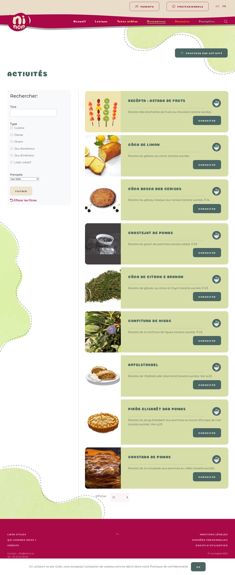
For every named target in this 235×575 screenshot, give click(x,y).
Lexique (101, 21)
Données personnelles (210, 540)
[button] (226, 21)
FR (224, 6)
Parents (147, 6)
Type (13, 124)
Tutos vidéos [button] (127, 21)
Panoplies (207, 21)
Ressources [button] (156, 21)
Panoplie (16, 174)
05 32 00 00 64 (20, 556)
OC (218, 6)
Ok (198, 566)
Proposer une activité (204, 53)
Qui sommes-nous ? (22, 540)
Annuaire (182, 21)
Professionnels (190, 6)
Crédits (13, 545)
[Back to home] (30, 22)
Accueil (79, 21)
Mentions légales (214, 534)
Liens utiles (16, 534)
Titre (13, 107)
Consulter (207, 120)
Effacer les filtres (25, 200)
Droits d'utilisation (212, 545)
